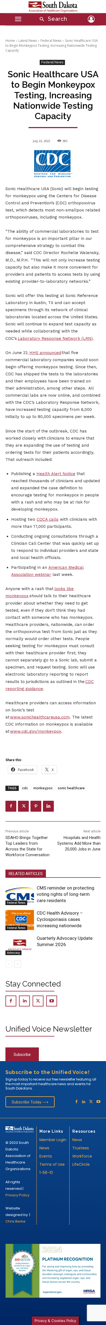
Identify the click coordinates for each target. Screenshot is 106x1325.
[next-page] (17, 964)
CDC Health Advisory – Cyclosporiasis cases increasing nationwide (60, 919)
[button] (51, 19)
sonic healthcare (71, 788)
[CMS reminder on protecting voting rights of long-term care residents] (19, 895)
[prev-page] (8, 964)
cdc (25, 788)
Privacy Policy (17, 1195)
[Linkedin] (48, 806)
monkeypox (42, 788)
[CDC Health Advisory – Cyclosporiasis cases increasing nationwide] (19, 920)
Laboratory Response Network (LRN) (55, 338)
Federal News (50, 40)
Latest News (27, 40)
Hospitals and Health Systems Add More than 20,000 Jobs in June (79, 843)
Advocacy (13, 953)
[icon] (91, 20)
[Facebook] (10, 806)
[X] (23, 806)
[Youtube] (51, 1001)
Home (10, 40)
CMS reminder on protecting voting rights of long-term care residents (65, 894)
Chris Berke (15, 1221)
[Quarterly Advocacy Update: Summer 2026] (19, 945)
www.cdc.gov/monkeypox (35, 731)
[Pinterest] (35, 806)
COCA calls (47, 519)
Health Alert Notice (55, 473)
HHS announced (45, 352)
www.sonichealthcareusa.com (40, 717)
